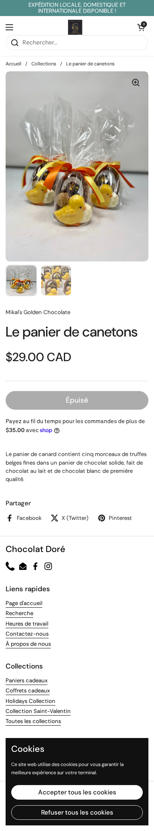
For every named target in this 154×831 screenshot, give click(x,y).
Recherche (19, 613)
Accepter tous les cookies (77, 792)
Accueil (13, 64)
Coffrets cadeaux (28, 690)
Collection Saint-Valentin (38, 711)
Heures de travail (27, 623)
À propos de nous (28, 644)
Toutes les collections (33, 721)
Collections (43, 64)
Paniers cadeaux (26, 680)
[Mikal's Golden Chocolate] (75, 27)
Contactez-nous (27, 634)
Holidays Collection (30, 701)
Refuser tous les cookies (77, 812)
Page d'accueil (24, 603)
